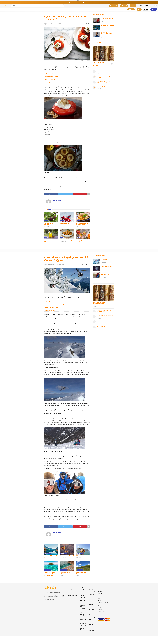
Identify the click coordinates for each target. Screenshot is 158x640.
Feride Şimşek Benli (83, 609)
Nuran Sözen (91, 594)
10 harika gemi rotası (50, 310)
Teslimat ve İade (101, 611)
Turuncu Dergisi (51, 23)
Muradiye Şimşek (92, 591)
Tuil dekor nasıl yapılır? (101, 86)
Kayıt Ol (146, 5)
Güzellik (81, 617)
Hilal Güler (82, 621)
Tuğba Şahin (91, 616)
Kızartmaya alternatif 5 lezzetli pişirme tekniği (56, 82)
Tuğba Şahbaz (91, 614)
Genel (81, 612)
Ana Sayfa (100, 591)
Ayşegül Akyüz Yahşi (83, 593)
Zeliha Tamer (91, 630)
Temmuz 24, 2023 (63, 241)
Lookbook (131, 9)
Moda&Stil (91, 589)
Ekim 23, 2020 (104, 21)
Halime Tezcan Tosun (83, 620)
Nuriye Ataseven (92, 596)
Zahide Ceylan (91, 624)
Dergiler (146, 9)
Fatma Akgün (82, 603)
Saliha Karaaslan (92, 604)
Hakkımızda (100, 598)
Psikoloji (90, 597)
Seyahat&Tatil (49, 253)
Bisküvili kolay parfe (50, 79)
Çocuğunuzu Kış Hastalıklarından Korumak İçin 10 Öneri (106, 274)
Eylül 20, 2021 (104, 262)
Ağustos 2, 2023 (79, 226)
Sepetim (99, 607)
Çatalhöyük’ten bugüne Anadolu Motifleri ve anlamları (99, 64)
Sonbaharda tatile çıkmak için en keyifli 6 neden (56, 304)
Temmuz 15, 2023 (63, 575)
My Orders (100, 604)
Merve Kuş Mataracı (82, 629)
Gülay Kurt (82, 614)
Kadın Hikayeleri (83, 625)
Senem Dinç (91, 607)
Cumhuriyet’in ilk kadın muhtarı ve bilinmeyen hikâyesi (104, 71)
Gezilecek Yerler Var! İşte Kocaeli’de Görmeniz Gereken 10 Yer (104, 82)
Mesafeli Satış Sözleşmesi (103, 602)
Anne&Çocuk (82, 589)
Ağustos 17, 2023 (63, 557)
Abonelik (99, 589)
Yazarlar (90, 622)
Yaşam (90, 619)
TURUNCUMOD (113, 5)
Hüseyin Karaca (83, 623)
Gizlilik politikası (101, 596)
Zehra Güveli (91, 626)
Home (45, 13)
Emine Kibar (82, 600)
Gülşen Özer (82, 615)
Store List (100, 609)
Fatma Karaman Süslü (83, 606)
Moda (81, 631)
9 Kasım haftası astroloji (107, 266)
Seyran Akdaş (91, 611)
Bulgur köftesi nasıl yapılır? (67, 240)
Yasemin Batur (92, 621)
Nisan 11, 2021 (104, 37)
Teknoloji (91, 612)
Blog (139, 9)
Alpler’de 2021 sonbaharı (107, 25)
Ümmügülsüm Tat (92, 617)
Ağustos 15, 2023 (79, 557)
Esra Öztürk (82, 602)
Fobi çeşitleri (64, 593)
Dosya (81, 598)
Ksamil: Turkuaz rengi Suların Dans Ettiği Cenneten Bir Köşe (49, 574)
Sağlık (90, 602)
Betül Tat (82, 595)
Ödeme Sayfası (101, 605)
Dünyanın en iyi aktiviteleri (51, 307)
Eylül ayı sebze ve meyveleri (51, 76)
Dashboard (100, 593)
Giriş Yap (141, 5)
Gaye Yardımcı (83, 610)
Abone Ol (154, 9)
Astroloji (82, 591)
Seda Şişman (91, 606)
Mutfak (48, 13)
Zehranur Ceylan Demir (92, 628)
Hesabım (133, 5)
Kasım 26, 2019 (104, 277)
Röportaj (90, 599)
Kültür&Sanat (83, 626)
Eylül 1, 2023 (46, 226)
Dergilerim (124, 5)
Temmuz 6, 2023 (79, 575)
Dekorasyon (82, 597)
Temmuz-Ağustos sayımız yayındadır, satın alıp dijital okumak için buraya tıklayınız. (79, 2)
